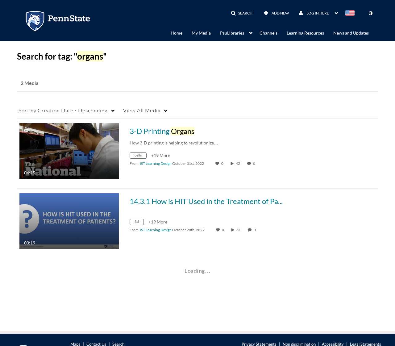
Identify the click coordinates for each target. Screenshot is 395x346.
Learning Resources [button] (305, 32)
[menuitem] (181, 32)
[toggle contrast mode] (370, 13)
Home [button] (176, 32)
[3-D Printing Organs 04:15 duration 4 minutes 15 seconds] (69, 150)
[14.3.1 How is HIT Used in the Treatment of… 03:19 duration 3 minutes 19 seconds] (69, 220)
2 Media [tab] (29, 83)
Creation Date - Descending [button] (63, 110)
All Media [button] (141, 110)
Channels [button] (268, 32)
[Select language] (351, 13)
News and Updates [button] (351, 32)
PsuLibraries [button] (232, 32)
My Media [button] (201, 32)
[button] (241, 13)
